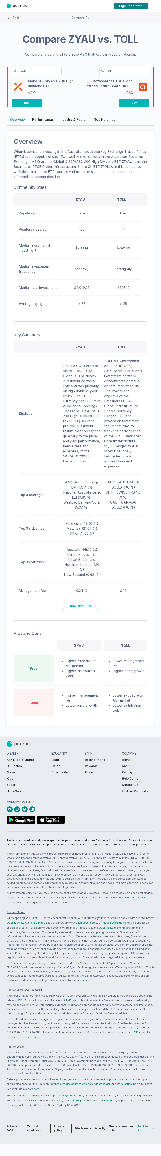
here (84, 980)
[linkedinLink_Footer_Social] (33, 809)
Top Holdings (104, 119)
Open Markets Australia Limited (26, 922)
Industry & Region (73, 119)
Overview (18, 119)
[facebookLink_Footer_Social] (10, 809)
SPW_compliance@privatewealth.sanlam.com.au (86, 1100)
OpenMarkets (107, 927)
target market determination (114, 1083)
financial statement (28, 1037)
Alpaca (126, 927)
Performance (42, 119)
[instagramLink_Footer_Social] (18, 809)
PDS (20, 1000)
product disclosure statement (73, 1083)
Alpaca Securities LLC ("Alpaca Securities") (99, 922)
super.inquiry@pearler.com (66, 1095)
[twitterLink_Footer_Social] (25, 809)
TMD (69, 1000)
